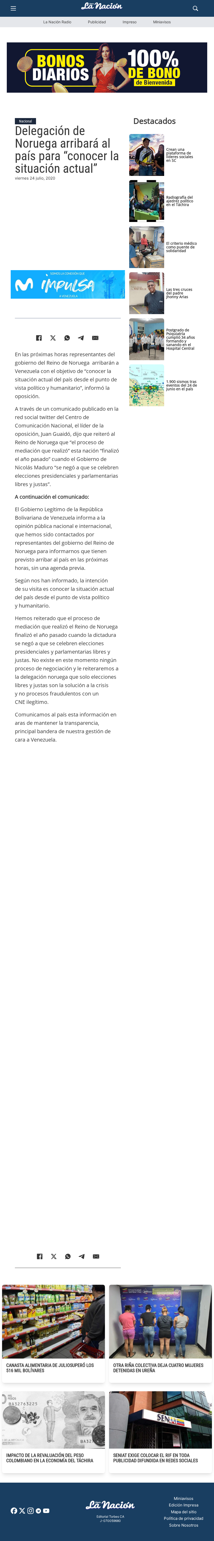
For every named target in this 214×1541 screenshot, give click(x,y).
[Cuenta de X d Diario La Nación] (22, 1512)
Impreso (129, 22)
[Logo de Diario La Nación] (110, 1506)
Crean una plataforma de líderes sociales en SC (179, 155)
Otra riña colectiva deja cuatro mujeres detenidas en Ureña (158, 1367)
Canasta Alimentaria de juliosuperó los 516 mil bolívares (50, 1367)
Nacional (25, 121)
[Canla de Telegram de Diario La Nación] (38, 1512)
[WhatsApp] (67, 338)
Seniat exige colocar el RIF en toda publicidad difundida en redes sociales (155, 1458)
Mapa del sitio (184, 1511)
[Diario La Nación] (102, 7)
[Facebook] (39, 338)
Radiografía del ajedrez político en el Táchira (179, 201)
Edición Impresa (183, 1505)
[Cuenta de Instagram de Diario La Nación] (30, 1512)
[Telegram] (81, 338)
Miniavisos (162, 22)
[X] (53, 338)
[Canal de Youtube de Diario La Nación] (46, 1512)
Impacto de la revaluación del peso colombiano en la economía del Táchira (49, 1458)
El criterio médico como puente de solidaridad (181, 247)
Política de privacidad (183, 1518)
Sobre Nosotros (183, 1525)
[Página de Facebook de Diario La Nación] (14, 1512)
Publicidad (97, 22)
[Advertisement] (68, 218)
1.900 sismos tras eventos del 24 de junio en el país (181, 385)
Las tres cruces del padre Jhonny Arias (179, 293)
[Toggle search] (195, 8)
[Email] (95, 338)
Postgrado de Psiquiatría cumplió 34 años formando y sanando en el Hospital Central (180, 339)
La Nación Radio (57, 22)
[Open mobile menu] (13, 8)
